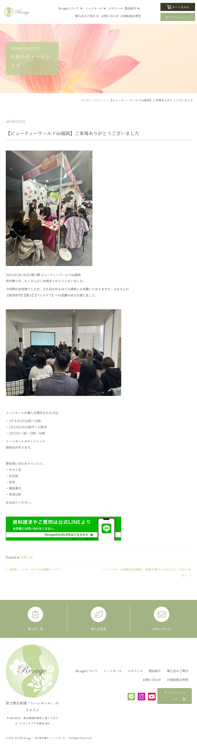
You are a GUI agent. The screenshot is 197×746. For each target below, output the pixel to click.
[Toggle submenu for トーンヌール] (105, 8)
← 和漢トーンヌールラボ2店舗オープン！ (34, 569)
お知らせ (100, 100)
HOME (86, 100)
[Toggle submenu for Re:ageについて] (81, 8)
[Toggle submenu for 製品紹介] (138, 8)
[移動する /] (32, 686)
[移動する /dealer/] (35, 619)
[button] (177, 7)
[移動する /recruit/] (98, 619)
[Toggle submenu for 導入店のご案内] (97, 16)
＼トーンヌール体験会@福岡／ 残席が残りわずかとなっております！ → (146, 572)
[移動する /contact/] (161, 619)
